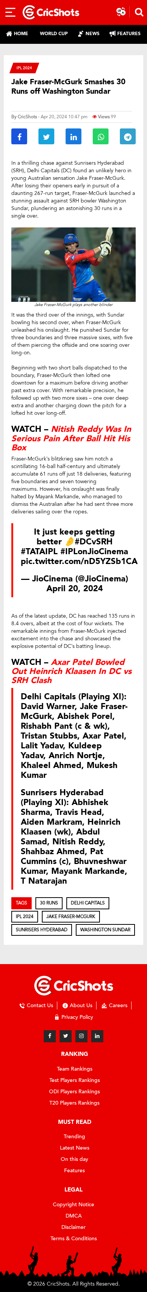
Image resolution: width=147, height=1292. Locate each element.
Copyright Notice (73, 1204)
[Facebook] (50, 1036)
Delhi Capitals (88, 903)
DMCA (74, 1215)
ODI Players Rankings (74, 1091)
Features (74, 1170)
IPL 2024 (24, 67)
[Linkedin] (97, 1036)
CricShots (27, 117)
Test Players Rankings (74, 1080)
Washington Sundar (105, 930)
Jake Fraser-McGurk (70, 916)
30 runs (49, 903)
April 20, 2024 (74, 588)
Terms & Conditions (74, 1238)
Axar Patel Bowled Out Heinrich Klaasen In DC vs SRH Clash (71, 671)
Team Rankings (74, 1069)
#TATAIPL (39, 551)
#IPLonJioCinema (94, 551)
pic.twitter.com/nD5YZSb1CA (79, 561)
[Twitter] (66, 1036)
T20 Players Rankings (74, 1103)
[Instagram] (81, 1036)
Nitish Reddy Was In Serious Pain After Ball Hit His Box (71, 438)
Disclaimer (73, 1227)
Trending (74, 1136)
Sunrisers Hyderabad (41, 930)
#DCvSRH (94, 541)
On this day (74, 1159)
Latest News (74, 1147)
